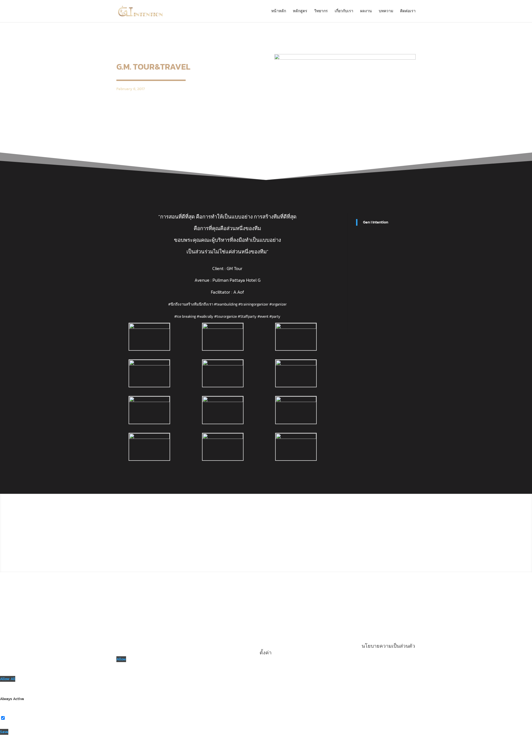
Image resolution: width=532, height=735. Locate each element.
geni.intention (369, 534)
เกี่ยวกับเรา (344, 11)
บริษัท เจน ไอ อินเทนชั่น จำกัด (300, 517)
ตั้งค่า (266, 652)
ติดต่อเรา (408, 11)
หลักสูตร (300, 11)
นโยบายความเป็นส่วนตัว (305, 551)
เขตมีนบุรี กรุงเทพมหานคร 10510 (297, 534)
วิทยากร (321, 11)
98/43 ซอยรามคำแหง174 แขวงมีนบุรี (292, 526)
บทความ (386, 11)
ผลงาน (366, 11)
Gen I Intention (375, 222)
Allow (121, 659)
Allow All (7, 679)
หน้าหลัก (278, 11)
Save (4, 732)
